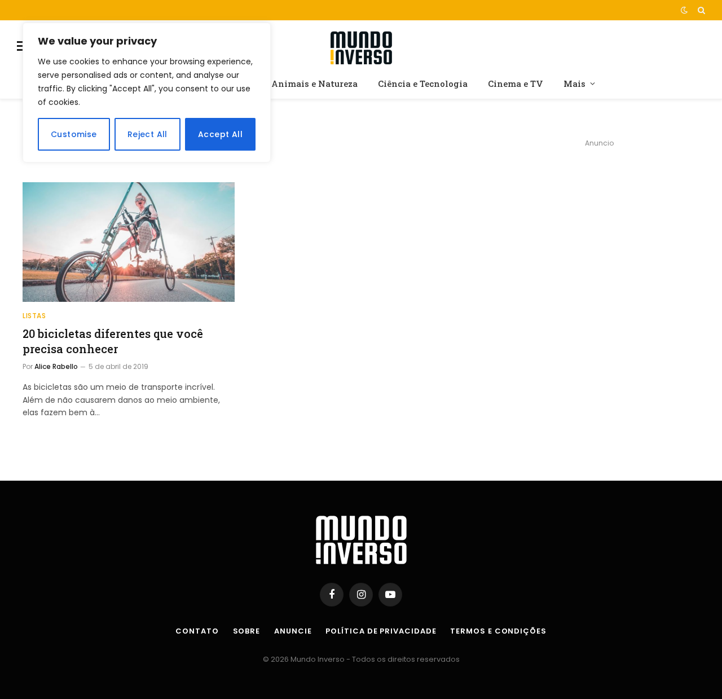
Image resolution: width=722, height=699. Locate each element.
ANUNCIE (292, 631)
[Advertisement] (599, 234)
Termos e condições (498, 631)
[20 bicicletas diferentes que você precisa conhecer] (129, 242)
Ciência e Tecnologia (423, 83)
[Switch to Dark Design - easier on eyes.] (684, 10)
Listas (34, 315)
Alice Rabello (56, 366)
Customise (74, 134)
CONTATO (196, 631)
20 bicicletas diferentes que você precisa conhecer (113, 341)
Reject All (147, 134)
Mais (574, 83)
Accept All (220, 134)
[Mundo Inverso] (361, 46)
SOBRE (247, 631)
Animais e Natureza (314, 83)
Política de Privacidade (380, 631)
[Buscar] (700, 10)
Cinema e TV (515, 83)
